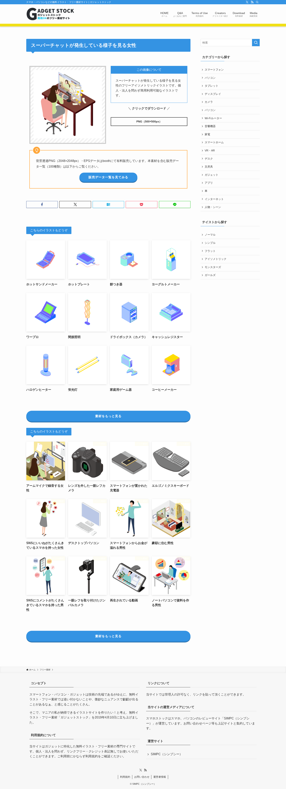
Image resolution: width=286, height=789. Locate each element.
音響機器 (210, 126)
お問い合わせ (141, 776)
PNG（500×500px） (149, 121)
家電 (207, 134)
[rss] (252, 2)
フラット (210, 251)
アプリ (209, 182)
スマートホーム (214, 142)
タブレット (211, 85)
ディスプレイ (213, 93)
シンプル (210, 242)
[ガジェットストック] (50, 14)
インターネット (214, 199)
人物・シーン (213, 207)
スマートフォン (214, 69)
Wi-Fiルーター (213, 118)
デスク (209, 158)
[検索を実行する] (256, 42)
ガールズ (210, 275)
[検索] (257, 2)
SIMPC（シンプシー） (166, 754)
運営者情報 (159, 776)
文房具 (209, 166)
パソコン (210, 77)
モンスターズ (213, 267)
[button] (42, 204)
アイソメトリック (215, 258)
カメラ (209, 101)
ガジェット (211, 174)
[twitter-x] (247, 2)
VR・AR (210, 150)
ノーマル (210, 234)
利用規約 (91, 756)
